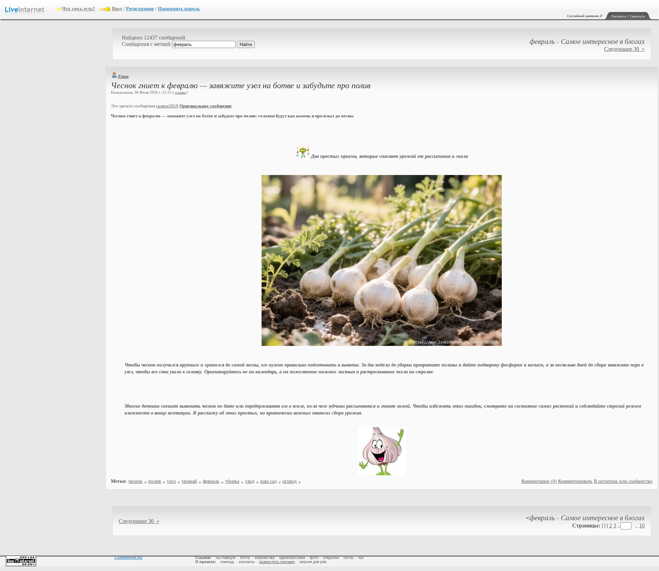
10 (642, 525)
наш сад (268, 481)
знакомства (264, 558)
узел (171, 481)
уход (249, 481)
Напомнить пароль (179, 8)
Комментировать (575, 481)
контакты (247, 562)
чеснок (135, 481)
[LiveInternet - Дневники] (31, 8)
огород (289, 481)
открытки (331, 558)
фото (314, 558)
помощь (227, 562)
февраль (211, 481)
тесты (348, 558)
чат (361, 558)
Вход (117, 8)
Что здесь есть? (78, 8)
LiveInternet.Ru (128, 558)
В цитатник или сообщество (623, 481)
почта (245, 558)
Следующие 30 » (624, 49)
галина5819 (167, 105)
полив (154, 481)
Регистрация (140, 8)
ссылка (180, 92)
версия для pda (313, 562)
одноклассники (292, 558)
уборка (232, 481)
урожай (189, 481)
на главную (225, 558)
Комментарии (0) (539, 481)
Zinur (123, 76)
